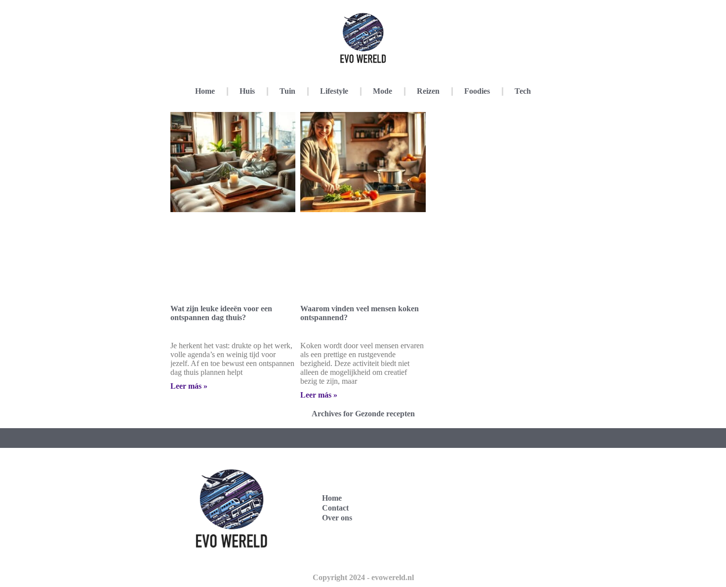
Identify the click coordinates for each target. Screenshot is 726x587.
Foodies (477, 91)
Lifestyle (334, 91)
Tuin (287, 91)
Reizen (428, 91)
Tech (523, 91)
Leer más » (188, 386)
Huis (247, 91)
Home (205, 91)
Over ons (337, 518)
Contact (335, 508)
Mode (382, 91)
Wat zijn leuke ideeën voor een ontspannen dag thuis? (221, 313)
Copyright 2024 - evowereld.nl (363, 577)
